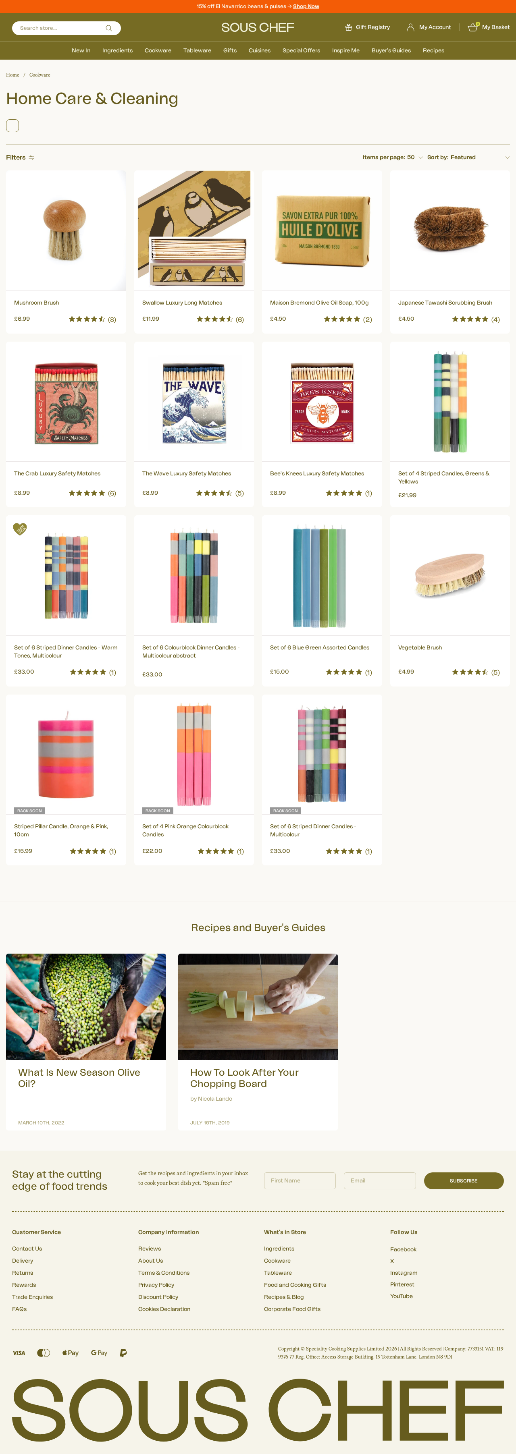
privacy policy (380, 816)
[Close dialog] (405, 658)
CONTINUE (337, 794)
